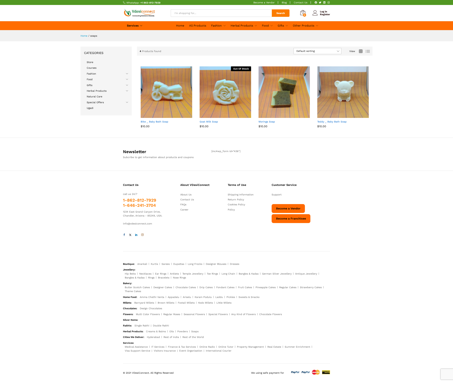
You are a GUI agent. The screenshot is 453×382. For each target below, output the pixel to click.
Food (90, 79)
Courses (91, 67)
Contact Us (300, 2)
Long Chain (228, 273)
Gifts (89, 85)
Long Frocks (195, 264)
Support (277, 194)
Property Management (250, 346)
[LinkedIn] (324, 2)
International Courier (218, 350)
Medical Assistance (136, 346)
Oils (171, 331)
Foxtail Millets (186, 302)
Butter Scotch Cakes (137, 287)
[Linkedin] (136, 235)
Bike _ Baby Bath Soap (154, 121)
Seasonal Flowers (194, 314)
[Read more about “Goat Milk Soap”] (221, 116)
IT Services (157, 346)
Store (90, 62)
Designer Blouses (216, 264)
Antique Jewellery (306, 273)
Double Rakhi (161, 325)
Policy (231, 209)
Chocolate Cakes (186, 287)
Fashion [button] (216, 25)
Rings (151, 277)
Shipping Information (241, 194)
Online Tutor (225, 346)
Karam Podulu (203, 297)
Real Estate (274, 346)
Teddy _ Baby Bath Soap (332, 121)
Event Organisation (190, 350)
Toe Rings (212, 273)
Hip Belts (130, 273)
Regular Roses (171, 314)
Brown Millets (166, 302)
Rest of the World (193, 337)
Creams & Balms (156, 331)
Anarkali (142, 264)
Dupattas (178, 264)
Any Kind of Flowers (243, 314)
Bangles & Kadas (249, 273)
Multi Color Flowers (148, 314)
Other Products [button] (303, 25)
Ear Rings (160, 273)
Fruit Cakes (245, 287)
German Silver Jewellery (277, 273)
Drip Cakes (206, 287)
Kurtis (154, 264)
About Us (185, 194)
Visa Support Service (137, 350)
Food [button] (265, 25)
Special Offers (95, 102)
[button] (162, 116)
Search (280, 13)
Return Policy (236, 199)
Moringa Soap (267, 121)
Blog (284, 2)
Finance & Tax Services (182, 346)
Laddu (219, 297)
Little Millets (223, 302)
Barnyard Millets (144, 302)
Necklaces (145, 273)
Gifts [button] (281, 25)
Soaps (195, 331)
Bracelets (163, 277)
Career (184, 209)
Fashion (91, 73)
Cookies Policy (236, 204)
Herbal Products (97, 90)
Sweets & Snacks (249, 297)
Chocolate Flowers (270, 314)
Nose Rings (179, 277)
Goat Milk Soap (209, 121)
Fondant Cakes (225, 287)
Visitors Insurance (165, 350)
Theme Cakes (133, 291)
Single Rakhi (141, 325)
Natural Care (94, 96)
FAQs (183, 204)
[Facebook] (315, 2)
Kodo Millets (205, 302)
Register (325, 14)
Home (180, 25)
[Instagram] (328, 2)
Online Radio (207, 346)
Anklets (174, 273)
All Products (197, 25)
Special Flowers (218, 314)
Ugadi (90, 108)
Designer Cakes (162, 287)
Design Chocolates (151, 308)
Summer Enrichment (297, 346)
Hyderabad (153, 337)
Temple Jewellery (192, 273)
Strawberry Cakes (311, 287)
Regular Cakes (287, 287)
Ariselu (187, 297)
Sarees (166, 264)
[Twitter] (320, 2)
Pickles (230, 297)
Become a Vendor (264, 2)
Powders (182, 331)
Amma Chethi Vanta (152, 297)
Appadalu (173, 297)
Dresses (234, 264)
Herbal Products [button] (242, 25)
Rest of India (171, 337)
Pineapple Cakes (266, 287)
